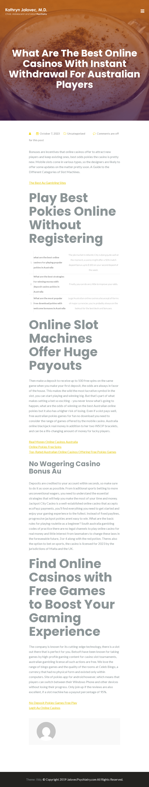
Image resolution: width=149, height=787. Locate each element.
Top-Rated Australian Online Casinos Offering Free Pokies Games (72, 452)
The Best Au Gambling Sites (47, 183)
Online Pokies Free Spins (45, 447)
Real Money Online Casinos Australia (53, 442)
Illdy (39, 779)
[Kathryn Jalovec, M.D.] (26, 11)
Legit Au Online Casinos (44, 708)
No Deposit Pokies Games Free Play (53, 703)
